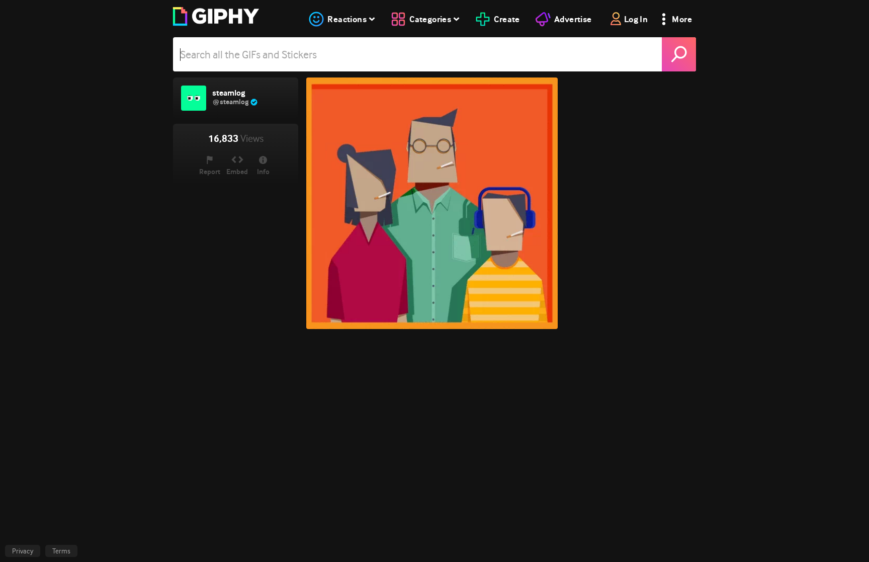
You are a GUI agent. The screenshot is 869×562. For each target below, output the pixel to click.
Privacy (22, 551)
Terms (61, 551)
